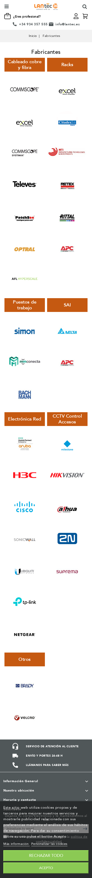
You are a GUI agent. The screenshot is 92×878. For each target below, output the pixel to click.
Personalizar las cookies (49, 844)
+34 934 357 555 (33, 24)
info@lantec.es (67, 24)
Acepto (46, 868)
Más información (16, 844)
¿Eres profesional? (27, 16)
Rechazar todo (46, 855)
